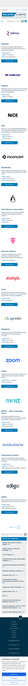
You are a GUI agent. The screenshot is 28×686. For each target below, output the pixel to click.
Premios (14, 633)
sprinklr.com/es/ (9, 342)
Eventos (14, 630)
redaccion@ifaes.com (14, 644)
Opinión (14, 635)
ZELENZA (5, 44)
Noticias (14, 622)
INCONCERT (6, 168)
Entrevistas (14, 626)
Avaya (3, 289)
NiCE (3, 126)
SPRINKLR (5, 329)
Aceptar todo (14, 674)
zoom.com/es (8, 382)
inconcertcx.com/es (10, 180)
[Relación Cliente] (14, 15)
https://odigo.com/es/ (10, 508)
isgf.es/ (7, 222)
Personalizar (14, 678)
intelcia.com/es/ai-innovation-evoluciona (15, 468)
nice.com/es (8, 138)
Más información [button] (9, 61)
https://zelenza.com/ (10, 56)
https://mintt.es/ (9, 426)
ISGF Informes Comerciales (12, 209)
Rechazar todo (14, 682)
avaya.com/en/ (8, 300)
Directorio (14, 637)
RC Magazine (14, 624)
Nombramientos (14, 628)
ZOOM (3, 371)
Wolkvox (4, 86)
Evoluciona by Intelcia (10, 455)
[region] (14, 671)
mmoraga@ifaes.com (14, 653)
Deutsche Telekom (8, 251)
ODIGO (4, 497)
